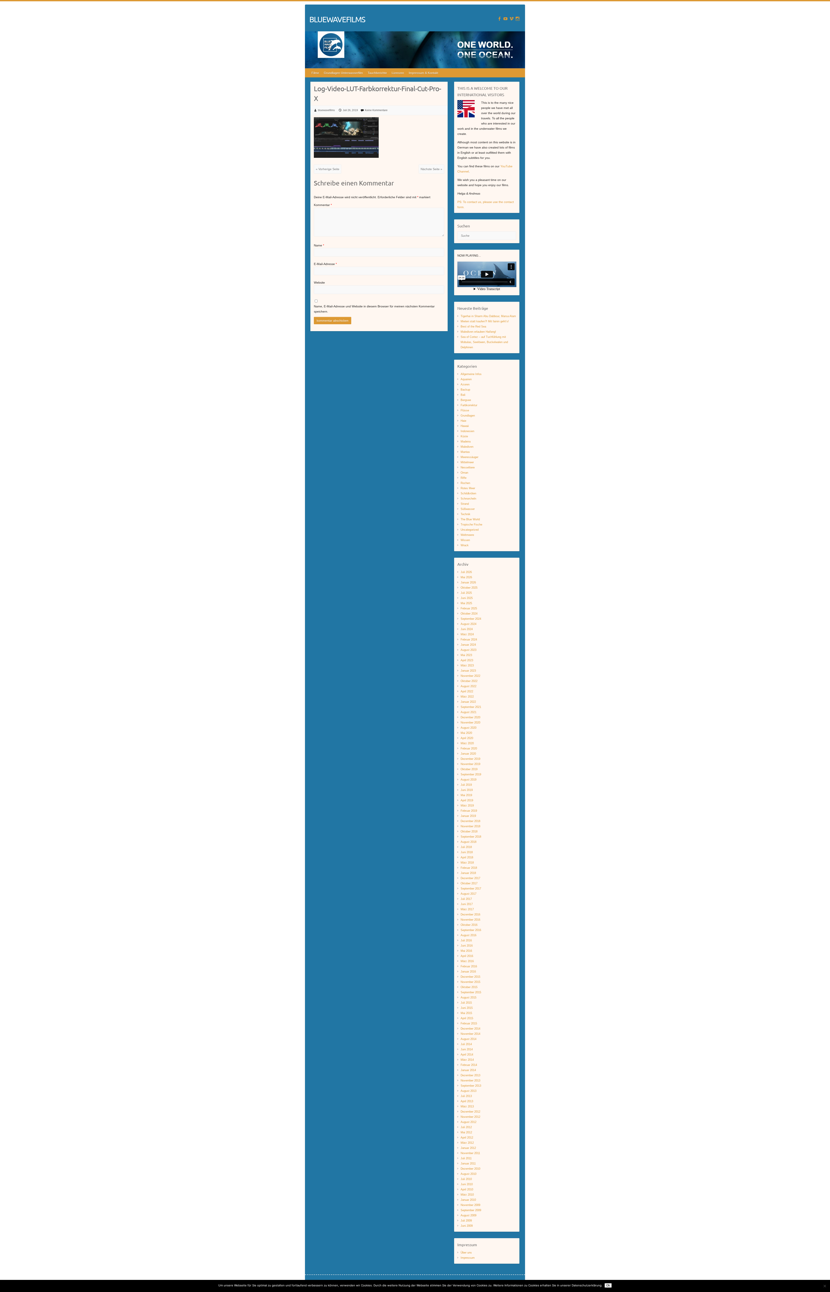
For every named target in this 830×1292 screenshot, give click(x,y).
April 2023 (467, 660)
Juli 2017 (466, 899)
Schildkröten (468, 493)
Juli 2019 (466, 784)
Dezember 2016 (470, 914)
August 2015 (468, 997)
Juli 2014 (466, 1044)
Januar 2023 (468, 670)
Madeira (466, 441)
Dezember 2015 (470, 976)
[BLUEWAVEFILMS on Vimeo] (511, 18)
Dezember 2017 (470, 878)
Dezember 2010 (470, 1168)
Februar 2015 (469, 1023)
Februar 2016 (469, 966)
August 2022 (468, 686)
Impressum (468, 1257)
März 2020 (467, 743)
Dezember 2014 (470, 1028)
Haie (463, 420)
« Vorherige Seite (327, 169)
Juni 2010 (467, 1184)
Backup (465, 389)
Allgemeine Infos (471, 374)
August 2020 (468, 727)
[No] (824, 1286)
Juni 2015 (467, 1007)
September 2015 (471, 992)
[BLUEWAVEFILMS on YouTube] (505, 18)
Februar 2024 (469, 639)
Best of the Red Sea (473, 326)
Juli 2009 (466, 1220)
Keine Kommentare (376, 110)
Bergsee (466, 400)
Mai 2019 (466, 795)
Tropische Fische (471, 524)
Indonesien (467, 431)
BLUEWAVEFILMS (337, 19)
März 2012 (467, 1142)
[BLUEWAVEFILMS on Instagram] (517, 18)
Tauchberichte (377, 73)
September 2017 (471, 888)
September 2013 (471, 1085)
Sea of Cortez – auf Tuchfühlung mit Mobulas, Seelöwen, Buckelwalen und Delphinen (484, 342)
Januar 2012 (468, 1148)
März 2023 (467, 665)
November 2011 (470, 1153)
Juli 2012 (466, 1127)
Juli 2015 (466, 1002)
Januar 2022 (468, 701)
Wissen (465, 540)
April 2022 (467, 691)
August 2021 (468, 712)
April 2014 (467, 1054)
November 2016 (470, 919)
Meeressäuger (469, 457)
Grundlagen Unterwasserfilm (343, 73)
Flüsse (465, 410)
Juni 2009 (467, 1225)
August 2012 (468, 1122)
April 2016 (467, 956)
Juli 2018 (466, 847)
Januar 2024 (468, 644)
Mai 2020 (466, 733)
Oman (464, 472)
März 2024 (467, 634)
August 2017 (468, 893)
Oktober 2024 (469, 613)
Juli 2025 (466, 592)
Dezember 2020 (470, 717)
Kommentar (323, 205)
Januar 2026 (468, 582)
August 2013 (468, 1090)
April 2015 (467, 1018)
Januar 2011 (468, 1163)
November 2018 (470, 826)
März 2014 (467, 1059)
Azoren (465, 384)
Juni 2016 (467, 945)
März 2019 (467, 805)
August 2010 (468, 1173)
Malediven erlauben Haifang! (478, 331)
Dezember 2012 (470, 1111)
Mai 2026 (466, 577)
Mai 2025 (466, 603)
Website (319, 282)
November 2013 (470, 1080)
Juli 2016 (466, 940)
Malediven (467, 446)
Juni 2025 (467, 598)
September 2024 (471, 618)
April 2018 (467, 857)
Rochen (465, 483)
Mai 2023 (466, 655)
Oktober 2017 (469, 883)
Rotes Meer (468, 488)
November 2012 (470, 1116)
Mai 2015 (466, 1013)
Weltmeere (467, 535)
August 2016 (468, 935)
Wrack (465, 545)
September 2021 (471, 707)
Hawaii (465, 426)
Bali (463, 394)
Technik (465, 514)
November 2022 (470, 675)
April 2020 (467, 738)
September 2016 (471, 930)
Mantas (465, 452)
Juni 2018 (467, 852)
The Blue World (470, 519)
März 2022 (467, 696)
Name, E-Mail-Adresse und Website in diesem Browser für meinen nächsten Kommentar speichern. (374, 309)
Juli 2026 (466, 572)
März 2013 (467, 1106)
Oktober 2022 (469, 681)
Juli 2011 (466, 1158)
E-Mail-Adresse (325, 264)
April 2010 (467, 1189)
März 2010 (467, 1194)
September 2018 (471, 836)
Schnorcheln (468, 498)
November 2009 (470, 1205)
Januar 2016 (468, 971)
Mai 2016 (466, 950)
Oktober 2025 (469, 587)
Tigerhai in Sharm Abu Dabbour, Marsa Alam (488, 316)
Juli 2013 (466, 1096)
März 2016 (467, 961)
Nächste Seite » (431, 169)
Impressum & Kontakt (423, 73)
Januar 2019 (468, 816)
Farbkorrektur (469, 405)
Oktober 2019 (469, 769)
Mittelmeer (467, 462)
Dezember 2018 (470, 821)
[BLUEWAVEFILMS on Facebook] (499, 18)
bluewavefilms (326, 110)
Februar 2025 (469, 608)
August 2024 (468, 624)
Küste (464, 436)
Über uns (466, 1252)
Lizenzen (398, 73)
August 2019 (468, 779)
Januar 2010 (468, 1199)
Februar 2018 (469, 867)
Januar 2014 (468, 1070)
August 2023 (468, 650)
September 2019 (471, 774)
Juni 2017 (467, 904)
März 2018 (467, 862)
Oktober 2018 (469, 831)
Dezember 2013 (470, 1075)
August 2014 (468, 1039)
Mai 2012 (466, 1132)
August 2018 (468, 841)
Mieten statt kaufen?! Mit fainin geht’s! (485, 321)
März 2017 (467, 909)
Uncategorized (470, 529)
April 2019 (467, 800)
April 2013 (467, 1101)
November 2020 (470, 722)
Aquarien (466, 379)
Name (319, 245)
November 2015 (470, 982)
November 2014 (470, 1033)
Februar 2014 (469, 1065)
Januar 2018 (468, 873)
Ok (608, 1285)
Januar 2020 (468, 753)
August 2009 (468, 1215)
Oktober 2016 (469, 924)
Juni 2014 (467, 1049)
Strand (465, 503)
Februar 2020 (469, 748)
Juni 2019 (467, 790)
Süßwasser (468, 509)
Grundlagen (468, 415)
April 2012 (467, 1137)
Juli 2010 (466, 1179)
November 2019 (470, 764)
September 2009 (471, 1210)
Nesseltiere (468, 467)
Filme (315, 73)
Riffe (463, 477)
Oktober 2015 (469, 987)
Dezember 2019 (470, 758)
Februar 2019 (469, 810)
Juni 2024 (467, 629)
